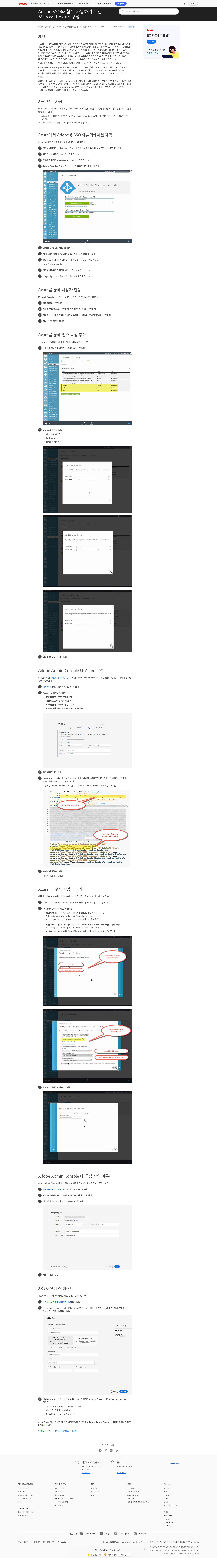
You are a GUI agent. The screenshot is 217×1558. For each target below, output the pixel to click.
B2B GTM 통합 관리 (61, 1502)
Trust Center (168, 1515)
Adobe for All (168, 1522)
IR (165, 1509)
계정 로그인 (168, 1488)
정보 (165, 1492)
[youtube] (53, 1542)
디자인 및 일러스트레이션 (26, 1495)
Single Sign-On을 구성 (60, 677)
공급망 (166, 1512)
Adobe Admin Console (53, 1189)
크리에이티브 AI (23, 1488)
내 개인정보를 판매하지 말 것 (178, 1542)
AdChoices (195, 1542)
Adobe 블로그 (168, 1525)
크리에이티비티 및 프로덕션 (64, 1498)
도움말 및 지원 (104, 3)
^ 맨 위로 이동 (174, 1463)
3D (19, 1505)
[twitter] (44, 1542)
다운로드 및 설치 (133, 1492)
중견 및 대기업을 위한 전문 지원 (138, 1502)
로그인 (193, 4)
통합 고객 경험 (59, 1495)
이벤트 (166, 1498)
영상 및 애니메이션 (24, 1498)
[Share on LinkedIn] (111, 1451)
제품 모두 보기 (23, 1515)
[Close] (145, 1549)
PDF (19, 1502)
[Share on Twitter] (105, 1451)
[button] (185, 4)
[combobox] (149, 11)
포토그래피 (22, 1492)
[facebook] (35, 1542)
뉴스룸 (166, 1502)
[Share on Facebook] (100, 1451)
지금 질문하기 (86, 1473)
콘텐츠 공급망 (59, 1492)
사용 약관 (152, 1542)
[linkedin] (48, 1542)
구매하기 (121, 3)
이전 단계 (47, 686)
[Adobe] (23, 3)
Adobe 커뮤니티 (132, 1495)
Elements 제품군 (23, 1509)
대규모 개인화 (59, 1488)
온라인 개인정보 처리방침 (66, 1430)
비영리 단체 (95, 1492)
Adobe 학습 (131, 1498)
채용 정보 (167, 1495)
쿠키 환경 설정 (161, 1542)
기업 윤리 (167, 1519)
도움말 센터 (131, 1488)
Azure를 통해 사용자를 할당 (59, 1301)
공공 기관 (94, 1495)
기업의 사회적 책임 (170, 1505)
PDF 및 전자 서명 (65, 3)
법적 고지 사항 (44, 1430)
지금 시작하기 (121, 1473)
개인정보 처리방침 (140, 1542)
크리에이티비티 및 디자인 (41, 3)
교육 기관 (94, 1488)
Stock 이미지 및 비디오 (26, 1512)
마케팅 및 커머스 (84, 3)
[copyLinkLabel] (116, 1451)
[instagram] (39, 1542)
